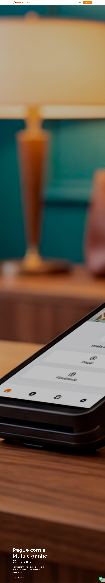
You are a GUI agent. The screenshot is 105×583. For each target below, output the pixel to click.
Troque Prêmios (47, 3)
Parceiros (55, 3)
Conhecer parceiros (19, 577)
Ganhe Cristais (38, 3)
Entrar (79, 2)
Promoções (62, 3)
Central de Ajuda (71, 3)
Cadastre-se (87, 2)
